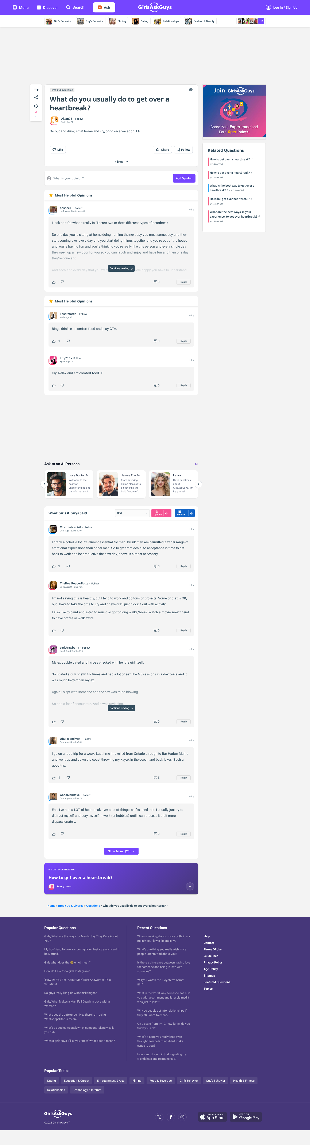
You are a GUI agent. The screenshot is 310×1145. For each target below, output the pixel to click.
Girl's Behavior (62, 21)
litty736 (65, 358)
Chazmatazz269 (71, 527)
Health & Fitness (244, 1080)
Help (207, 936)
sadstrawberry (69, 647)
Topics (208, 988)
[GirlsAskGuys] (58, 1117)
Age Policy (211, 969)
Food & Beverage (161, 1080)
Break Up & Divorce (62, 89)
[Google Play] (247, 1117)
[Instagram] (182, 1117)
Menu (24, 7)
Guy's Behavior (94, 21)
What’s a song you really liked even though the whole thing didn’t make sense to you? (160, 1041)
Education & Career (76, 1080)
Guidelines (211, 956)
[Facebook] (171, 1117)
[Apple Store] (214, 1117)
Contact (209, 942)
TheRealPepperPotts (74, 583)
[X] (159, 1117)
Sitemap (209, 975)
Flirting (122, 21)
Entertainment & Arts (110, 1080)
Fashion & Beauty (204, 21)
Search (78, 7)
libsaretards (68, 314)
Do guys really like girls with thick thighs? (70, 993)
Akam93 (66, 118)
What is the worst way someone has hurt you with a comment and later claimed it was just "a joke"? (163, 997)
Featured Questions (217, 982)
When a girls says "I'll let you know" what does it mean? (79, 1040)
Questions (93, 905)
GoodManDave (70, 795)
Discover (50, 7)
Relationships (171, 21)
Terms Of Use (213, 949)
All (196, 464)
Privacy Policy (213, 962)
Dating (144, 21)
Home (51, 905)
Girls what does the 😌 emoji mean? (67, 962)
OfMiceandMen (70, 738)
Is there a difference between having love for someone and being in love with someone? (163, 967)
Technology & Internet (87, 1090)
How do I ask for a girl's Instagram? (67, 971)
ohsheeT (66, 208)
